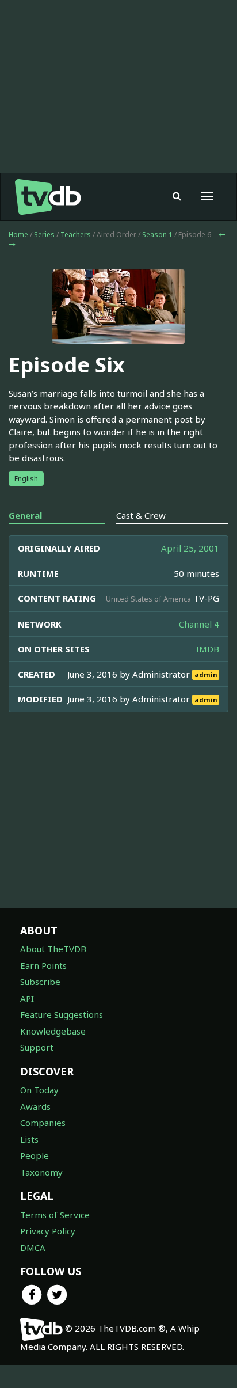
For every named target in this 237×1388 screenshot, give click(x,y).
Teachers (75, 234)
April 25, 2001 (190, 548)
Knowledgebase (53, 1031)
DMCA (32, 1247)
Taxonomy (41, 1172)
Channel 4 (199, 624)
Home (18, 234)
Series (44, 234)
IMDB (207, 649)
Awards (35, 1106)
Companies (43, 1122)
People (34, 1155)
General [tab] (25, 515)
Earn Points (43, 965)
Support (36, 1047)
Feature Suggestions (61, 1014)
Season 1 (157, 234)
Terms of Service (55, 1214)
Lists (29, 1139)
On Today (39, 1090)
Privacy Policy (47, 1231)
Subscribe (40, 981)
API (27, 998)
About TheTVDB (53, 949)
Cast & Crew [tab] (141, 515)
